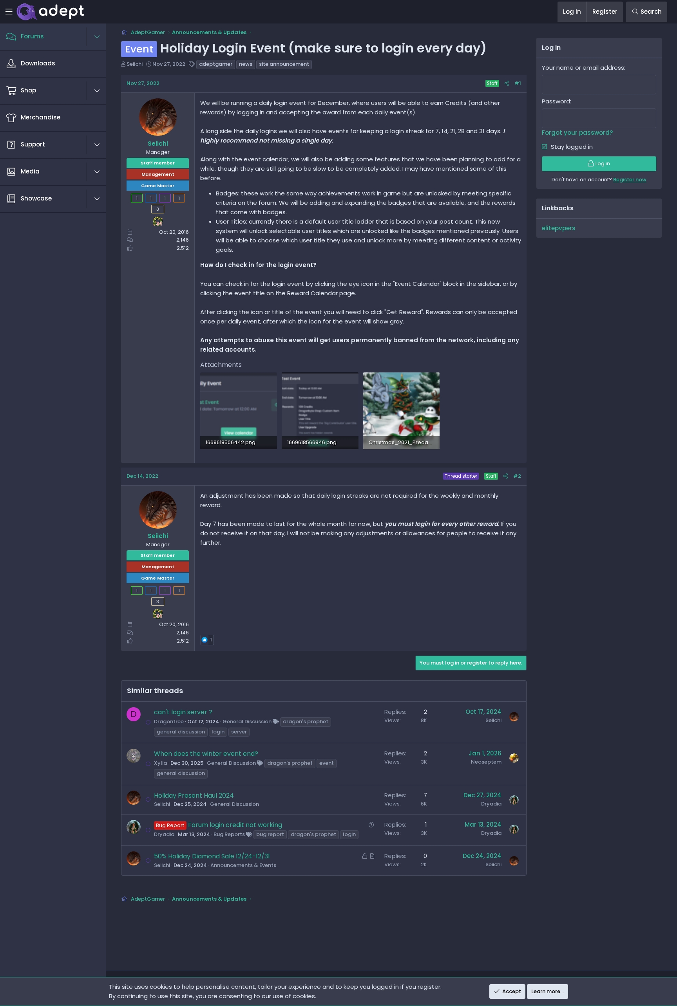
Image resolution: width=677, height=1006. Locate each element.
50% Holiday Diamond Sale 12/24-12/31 (212, 856)
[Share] (507, 83)
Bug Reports (229, 834)
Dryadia (491, 803)
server (239, 731)
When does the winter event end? (206, 753)
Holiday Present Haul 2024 (194, 795)
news (245, 64)
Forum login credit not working (235, 824)
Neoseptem (486, 762)
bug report (270, 834)
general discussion (181, 731)
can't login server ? (183, 712)
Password (556, 101)
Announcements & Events (243, 865)
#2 (517, 476)
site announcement (284, 64)
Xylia (160, 763)
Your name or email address (583, 67)
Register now (629, 179)
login (218, 731)
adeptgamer (215, 64)
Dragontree (169, 721)
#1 (517, 83)
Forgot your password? (577, 132)
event (326, 763)
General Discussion (247, 721)
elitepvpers (559, 228)
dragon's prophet (305, 721)
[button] (101, 36)
